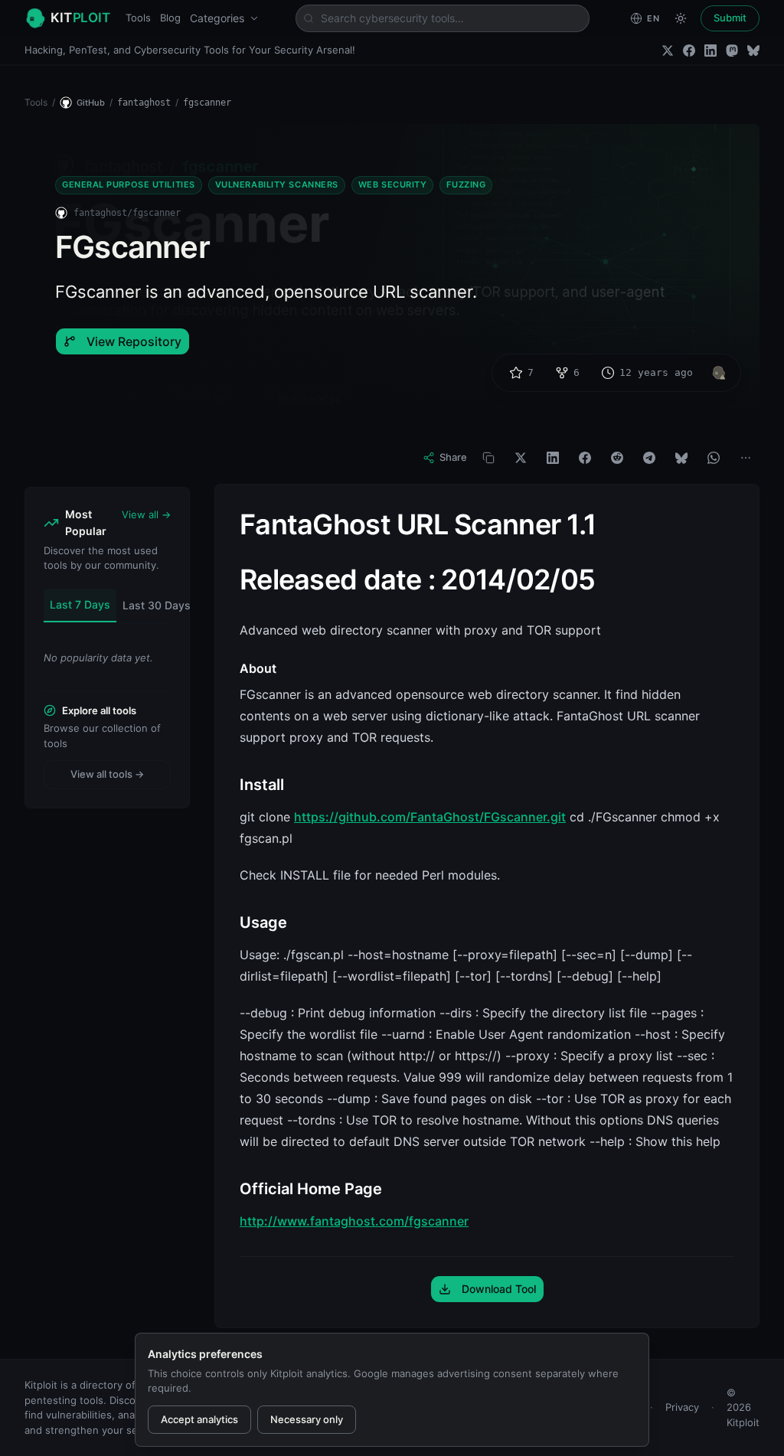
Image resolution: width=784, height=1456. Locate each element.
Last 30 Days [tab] (156, 605)
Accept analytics (199, 1419)
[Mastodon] (732, 50)
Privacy (682, 1407)
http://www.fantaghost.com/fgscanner (354, 1221)
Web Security (392, 184)
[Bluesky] (753, 50)
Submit (730, 17)
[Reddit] (617, 458)
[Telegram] (649, 458)
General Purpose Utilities (128, 184)
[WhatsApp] (713, 458)
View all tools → (107, 774)
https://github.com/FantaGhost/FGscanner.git (430, 816)
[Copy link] (488, 458)
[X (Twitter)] (668, 50)
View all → (146, 514)
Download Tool (499, 1288)
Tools (138, 17)
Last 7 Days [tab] (80, 604)
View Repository (134, 341)
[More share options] (746, 458)
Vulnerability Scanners (276, 184)
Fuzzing (465, 184)
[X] (520, 458)
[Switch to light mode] (680, 18)
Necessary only (306, 1419)
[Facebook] (689, 50)
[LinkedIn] (710, 50)
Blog (170, 17)
